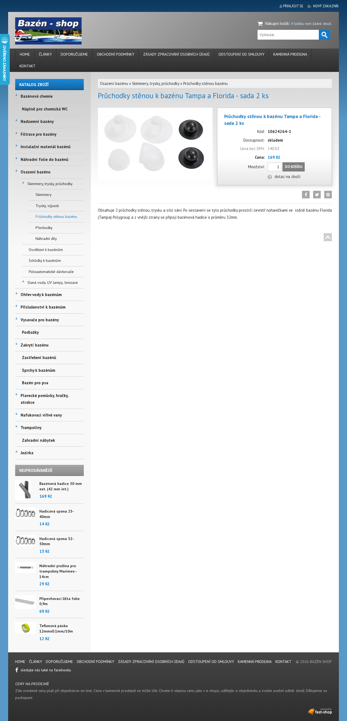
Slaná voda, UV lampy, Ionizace (52, 282)
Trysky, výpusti (47, 205)
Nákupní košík (277, 23)
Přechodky (44, 227)
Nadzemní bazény (37, 121)
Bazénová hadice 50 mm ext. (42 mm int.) (60, 486)
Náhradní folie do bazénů (44, 159)
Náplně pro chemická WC (45, 109)
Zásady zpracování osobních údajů (176, 54)
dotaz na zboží (287, 176)
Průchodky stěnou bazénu (56, 216)
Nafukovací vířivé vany (41, 415)
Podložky (30, 332)
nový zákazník (326, 6)
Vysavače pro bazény (40, 319)
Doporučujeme (74, 54)
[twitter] (317, 194)
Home (25, 54)
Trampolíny (31, 427)
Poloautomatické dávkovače (51, 271)
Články (45, 54)
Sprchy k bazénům (38, 370)
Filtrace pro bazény (38, 134)
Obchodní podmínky (115, 54)
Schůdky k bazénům (45, 260)
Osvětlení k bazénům (46, 249)
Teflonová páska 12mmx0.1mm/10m (56, 628)
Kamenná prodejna (290, 54)
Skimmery (44, 194)
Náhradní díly (46, 238)
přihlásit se (293, 6)
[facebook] (306, 194)
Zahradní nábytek (38, 440)
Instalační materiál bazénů (45, 146)
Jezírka (27, 452)
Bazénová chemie (37, 96)
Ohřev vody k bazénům (41, 294)
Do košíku (293, 166)
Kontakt (28, 65)
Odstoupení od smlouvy (241, 54)
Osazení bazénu (35, 171)
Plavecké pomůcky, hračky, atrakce (44, 399)
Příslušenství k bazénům (43, 307)
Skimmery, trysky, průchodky (50, 183)
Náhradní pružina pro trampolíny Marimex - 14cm (58, 571)
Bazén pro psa (35, 382)
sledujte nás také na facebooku (45, 670)
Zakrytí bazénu (35, 345)
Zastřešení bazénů (39, 357)
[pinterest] (328, 194)
